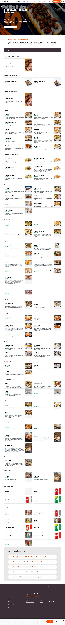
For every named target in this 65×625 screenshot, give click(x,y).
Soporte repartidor (28, 586)
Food (6, 6)
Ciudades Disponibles (39, 586)
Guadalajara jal (11, 6)
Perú (38, 596)
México (35, 596)
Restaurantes (9, 586)
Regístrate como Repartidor (57, 1)
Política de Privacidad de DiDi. (38, 622)
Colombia (27, 596)
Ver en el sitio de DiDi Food (11, 27)
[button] (57, 1)
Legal (47, 586)
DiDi (3, 6)
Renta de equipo (55, 586)
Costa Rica (31, 596)
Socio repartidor (18, 586)
